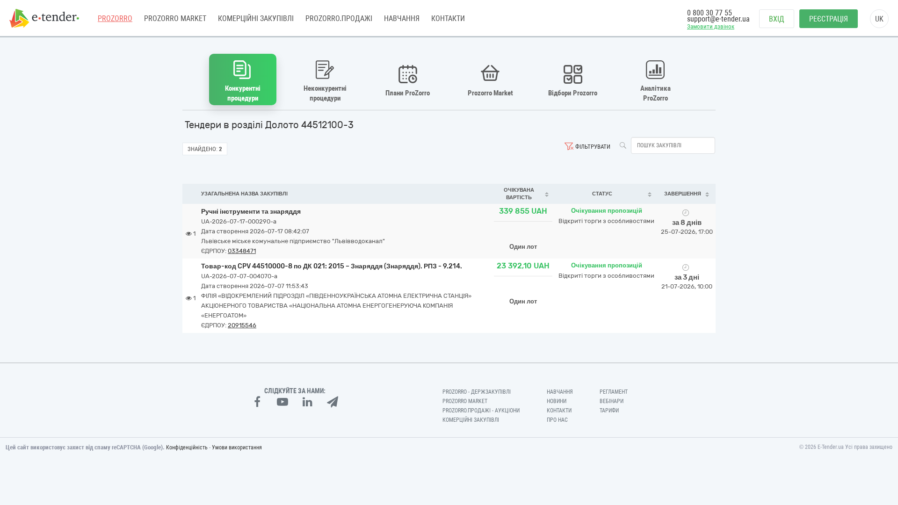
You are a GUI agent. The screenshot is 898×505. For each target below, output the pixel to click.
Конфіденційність (187, 447)
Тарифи (609, 410)
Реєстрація (828, 18)
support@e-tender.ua (718, 18)
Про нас (557, 420)
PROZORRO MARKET (175, 18)
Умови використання (237, 447)
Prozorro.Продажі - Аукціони (481, 410)
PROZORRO (115, 18)
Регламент (614, 392)
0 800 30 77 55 (709, 12)
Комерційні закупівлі (256, 18)
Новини (556, 401)
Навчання (402, 18)
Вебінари (611, 401)
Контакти (448, 18)
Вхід (776, 18)
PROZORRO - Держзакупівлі (476, 392)
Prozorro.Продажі (338, 18)
